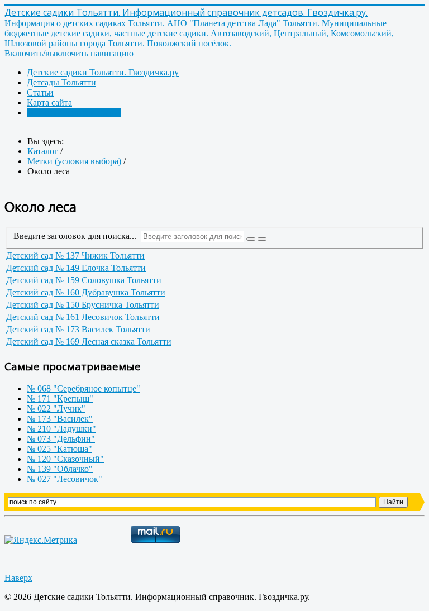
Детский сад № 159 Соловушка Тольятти (83, 280)
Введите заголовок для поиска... (77, 236)
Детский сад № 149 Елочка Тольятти (76, 268)
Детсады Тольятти (61, 82)
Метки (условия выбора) (74, 112)
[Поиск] (250, 239)
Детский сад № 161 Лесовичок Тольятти (83, 317)
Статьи (40, 92)
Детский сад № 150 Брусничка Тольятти (82, 304)
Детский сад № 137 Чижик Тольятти (75, 255)
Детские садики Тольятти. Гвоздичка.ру (103, 72)
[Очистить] (262, 239)
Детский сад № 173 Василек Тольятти (78, 329)
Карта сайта (49, 102)
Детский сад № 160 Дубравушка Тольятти (85, 292)
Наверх (18, 578)
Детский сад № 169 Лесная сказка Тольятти (88, 341)
